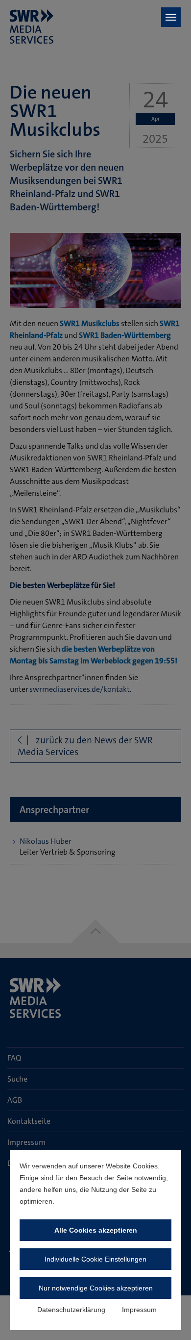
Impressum (139, 1310)
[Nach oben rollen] (169, 1318)
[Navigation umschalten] (171, 17)
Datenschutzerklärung (71, 1310)
